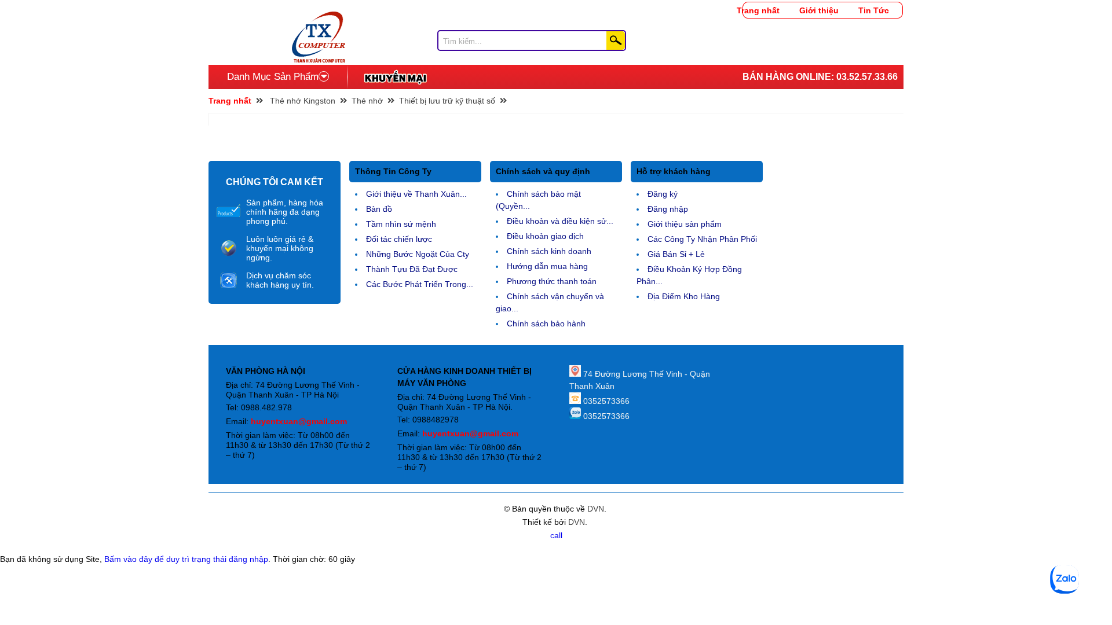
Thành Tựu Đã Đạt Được (412, 269)
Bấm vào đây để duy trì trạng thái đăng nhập (186, 559)
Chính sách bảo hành (546, 323)
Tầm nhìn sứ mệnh (401, 224)
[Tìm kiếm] (615, 40)
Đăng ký (663, 193)
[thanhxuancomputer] (319, 17)
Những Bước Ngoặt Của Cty (417, 254)
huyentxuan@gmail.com (299, 421)
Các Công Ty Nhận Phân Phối (702, 239)
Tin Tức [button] (873, 10)
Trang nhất (758, 10)
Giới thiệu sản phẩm (685, 224)
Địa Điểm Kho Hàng (684, 296)
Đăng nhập (668, 209)
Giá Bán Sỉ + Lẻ (676, 254)
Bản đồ (379, 209)
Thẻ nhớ (367, 100)
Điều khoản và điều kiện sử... (560, 221)
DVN (595, 508)
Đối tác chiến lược (399, 239)
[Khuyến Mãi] (395, 77)
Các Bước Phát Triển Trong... (419, 284)
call (556, 535)
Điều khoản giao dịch (545, 236)
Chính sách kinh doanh (549, 251)
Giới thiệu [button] (819, 10)
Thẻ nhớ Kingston (302, 100)
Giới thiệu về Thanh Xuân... (416, 193)
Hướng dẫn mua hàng (547, 266)
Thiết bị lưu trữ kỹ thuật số (447, 100)
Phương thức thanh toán (552, 281)
